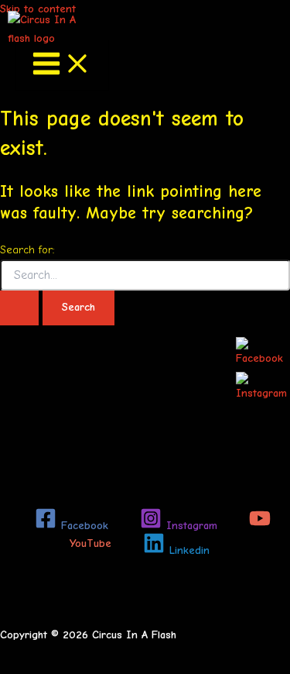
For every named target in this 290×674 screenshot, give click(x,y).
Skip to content (38, 8)
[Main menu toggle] (61, 65)
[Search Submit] (19, 308)
